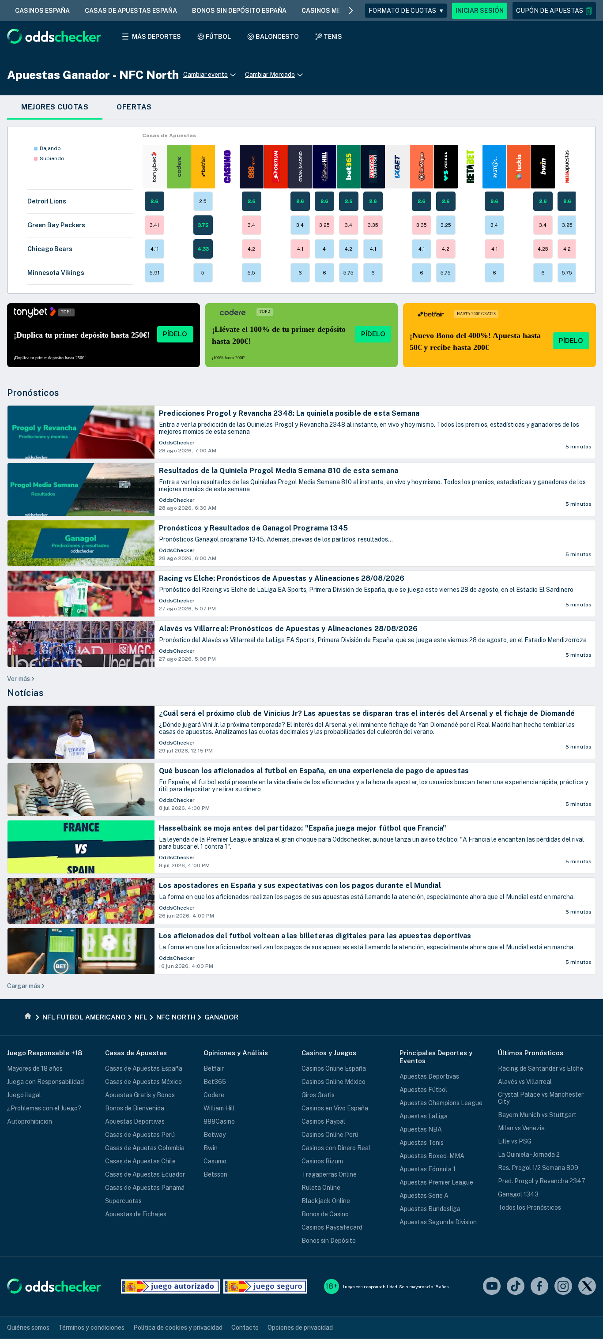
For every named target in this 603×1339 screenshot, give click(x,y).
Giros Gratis (318, 1094)
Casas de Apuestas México (143, 1081)
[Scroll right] (351, 10)
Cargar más (23, 985)
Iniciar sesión (480, 10)
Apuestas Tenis (421, 1142)
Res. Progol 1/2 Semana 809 (538, 1167)
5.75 (348, 272)
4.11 (154, 249)
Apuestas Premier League (436, 1182)
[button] (554, 10)
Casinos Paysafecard (332, 1227)
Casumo (215, 1161)
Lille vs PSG (514, 1141)
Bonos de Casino (325, 1214)
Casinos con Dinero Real (336, 1147)
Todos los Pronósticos (529, 1207)
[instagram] (563, 1286)
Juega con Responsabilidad (45, 1081)
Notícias (25, 693)
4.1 (300, 249)
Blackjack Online (326, 1200)
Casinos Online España (334, 1068)
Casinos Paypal (323, 1121)
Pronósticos (33, 392)
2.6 (154, 201)
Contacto (245, 1327)
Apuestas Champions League (440, 1102)
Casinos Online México (334, 1081)
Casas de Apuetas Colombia (145, 1147)
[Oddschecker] (54, 1287)
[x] (587, 1286)
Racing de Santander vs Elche (540, 1068)
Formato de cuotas (406, 10)
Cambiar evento (205, 74)
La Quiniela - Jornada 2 (529, 1154)
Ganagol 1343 (518, 1194)
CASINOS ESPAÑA (42, 10)
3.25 (324, 225)
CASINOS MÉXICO (329, 10)
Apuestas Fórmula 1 (427, 1169)
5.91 (154, 272)
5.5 (251, 272)
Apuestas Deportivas (135, 1121)
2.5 (203, 201)
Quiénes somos (28, 1327)
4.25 (543, 249)
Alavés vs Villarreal (525, 1081)
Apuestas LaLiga (423, 1116)
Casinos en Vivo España (335, 1108)
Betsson (215, 1174)
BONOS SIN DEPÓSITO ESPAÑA (239, 10)
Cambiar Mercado (270, 74)
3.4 (251, 225)
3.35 (373, 225)
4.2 (251, 249)
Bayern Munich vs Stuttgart (537, 1114)
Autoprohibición (29, 1121)
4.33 (203, 249)
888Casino (219, 1121)
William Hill (219, 1108)
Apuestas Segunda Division (438, 1222)
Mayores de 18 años (35, 1068)
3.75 (203, 225)
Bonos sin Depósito (329, 1240)
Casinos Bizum (322, 1161)
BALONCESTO (277, 36)
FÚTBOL (218, 36)
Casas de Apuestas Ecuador (145, 1174)
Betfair (214, 1068)
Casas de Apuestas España (143, 1068)
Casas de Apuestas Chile (140, 1161)
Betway (215, 1134)
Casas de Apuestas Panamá (145, 1187)
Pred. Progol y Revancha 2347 (541, 1181)
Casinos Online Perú (330, 1134)
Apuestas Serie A (423, 1195)
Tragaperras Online (329, 1174)
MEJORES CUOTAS (54, 107)
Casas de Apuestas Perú (140, 1134)
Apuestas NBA (420, 1129)
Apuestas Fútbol (423, 1089)
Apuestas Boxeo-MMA (431, 1155)
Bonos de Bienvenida (134, 1108)
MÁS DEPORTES (156, 36)
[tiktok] (515, 1286)
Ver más (18, 678)
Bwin (211, 1147)
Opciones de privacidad (300, 1327)
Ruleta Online (321, 1187)
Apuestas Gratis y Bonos (140, 1094)
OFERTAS (134, 107)
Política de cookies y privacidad (177, 1327)
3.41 (154, 225)
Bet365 (215, 1081)
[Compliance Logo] (170, 1286)
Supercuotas (123, 1200)
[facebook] (539, 1286)
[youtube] (492, 1286)
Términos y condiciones (91, 1327)
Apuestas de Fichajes (135, 1214)
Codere (214, 1094)
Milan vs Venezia (521, 1128)
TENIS (333, 36)
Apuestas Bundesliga (429, 1208)
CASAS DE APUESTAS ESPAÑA (131, 10)
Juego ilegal (24, 1094)
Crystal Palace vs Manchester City (541, 1098)
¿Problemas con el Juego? (44, 1108)
